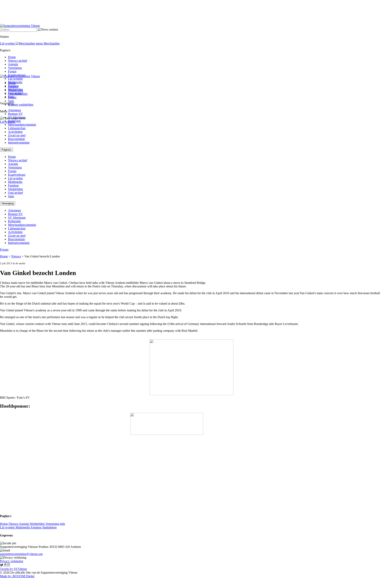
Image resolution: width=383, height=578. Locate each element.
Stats (11, 101)
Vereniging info (55, 523)
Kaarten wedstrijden (20, 104)
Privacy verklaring (11, 561)
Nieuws (16, 256)
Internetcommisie (19, 142)
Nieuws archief (17, 60)
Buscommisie (16, 139)
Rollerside (14, 121)
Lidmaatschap (17, 128)
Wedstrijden (15, 89)
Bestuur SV (15, 113)
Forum (12, 71)
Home (12, 57)
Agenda (13, 64)
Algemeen (14, 110)
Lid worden (7, 121)
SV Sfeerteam (17, 117)
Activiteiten (15, 131)
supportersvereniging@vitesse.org (21, 554)
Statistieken (49, 527)
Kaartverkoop (16, 75)
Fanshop (13, 85)
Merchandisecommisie (22, 124)
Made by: (6, 576)
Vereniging (15, 68)
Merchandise (51, 43)
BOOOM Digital (23, 576)
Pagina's (6, 149)
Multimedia (15, 82)
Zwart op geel (17, 135)
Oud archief (15, 93)
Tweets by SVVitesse (13, 569)
